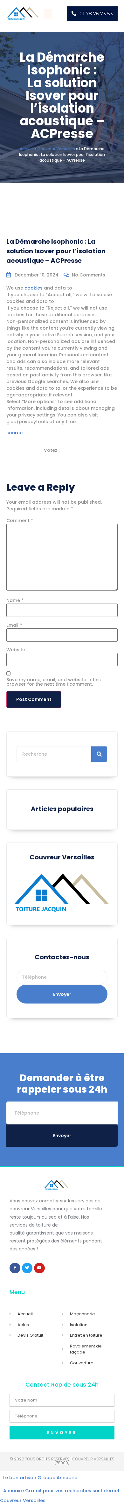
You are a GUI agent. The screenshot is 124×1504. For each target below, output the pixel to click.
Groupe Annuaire (57, 1477)
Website (15, 649)
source (14, 433)
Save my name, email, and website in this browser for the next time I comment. (53, 681)
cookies (33, 288)
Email (14, 625)
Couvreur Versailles (56, 148)
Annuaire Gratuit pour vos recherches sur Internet (61, 1490)
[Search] (99, 754)
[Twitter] (27, 1268)
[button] (48, 13)
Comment (19, 520)
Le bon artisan (19, 1477)
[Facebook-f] (15, 1268)
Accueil (27, 148)
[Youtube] (39, 1268)
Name (15, 600)
